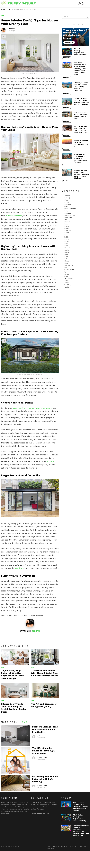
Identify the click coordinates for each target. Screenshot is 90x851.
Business (67, 204)
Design (5, 615)
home (33, 615)
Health (66, 232)
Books (66, 202)
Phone (66, 261)
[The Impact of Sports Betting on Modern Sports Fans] (67, 114)
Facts (66, 219)
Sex (65, 267)
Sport (66, 274)
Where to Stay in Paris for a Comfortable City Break (81, 143)
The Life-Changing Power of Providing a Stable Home (43, 751)
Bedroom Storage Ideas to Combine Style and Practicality (45, 729)
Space (66, 272)
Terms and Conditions (60, 846)
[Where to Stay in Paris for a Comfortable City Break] (67, 141)
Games (66, 226)
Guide (26, 615)
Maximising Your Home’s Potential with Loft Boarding (45, 779)
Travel (66, 283)
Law (66, 246)
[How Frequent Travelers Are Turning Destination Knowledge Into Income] (75, 37)
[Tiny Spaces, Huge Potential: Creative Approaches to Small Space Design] (15, 657)
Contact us (50, 848)
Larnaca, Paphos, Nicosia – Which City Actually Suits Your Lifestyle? (81, 86)
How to (67, 241)
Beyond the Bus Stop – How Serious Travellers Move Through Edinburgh (81, 174)
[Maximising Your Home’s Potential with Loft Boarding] (15, 783)
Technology (68, 278)
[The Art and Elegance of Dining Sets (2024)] (45, 690)
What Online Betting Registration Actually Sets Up (81, 52)
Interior (41, 615)
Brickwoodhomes (14, 216)
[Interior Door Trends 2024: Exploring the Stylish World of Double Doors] (15, 690)
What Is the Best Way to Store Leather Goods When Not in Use (81, 129)
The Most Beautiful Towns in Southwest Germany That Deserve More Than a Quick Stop (80, 69)
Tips (66, 280)
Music (66, 254)
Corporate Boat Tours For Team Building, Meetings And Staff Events (81, 101)
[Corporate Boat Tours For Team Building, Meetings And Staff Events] (67, 101)
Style (66, 276)
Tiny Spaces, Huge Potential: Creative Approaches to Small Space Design (12, 674)
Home (3, 667)
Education (68, 213)
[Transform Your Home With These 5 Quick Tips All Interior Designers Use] (45, 657)
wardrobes (20, 568)
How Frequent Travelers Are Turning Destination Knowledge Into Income (81, 806)
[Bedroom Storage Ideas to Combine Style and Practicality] (15, 735)
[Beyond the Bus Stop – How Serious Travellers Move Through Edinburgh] (67, 172)
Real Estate (68, 265)
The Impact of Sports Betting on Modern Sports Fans (81, 115)
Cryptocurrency (70, 209)
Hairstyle (67, 230)
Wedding (67, 285)
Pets (66, 259)
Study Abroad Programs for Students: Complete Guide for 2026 (80, 158)
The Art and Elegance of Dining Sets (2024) (44, 705)
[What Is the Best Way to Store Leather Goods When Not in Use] (67, 128)
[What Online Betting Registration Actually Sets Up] (67, 51)
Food (66, 224)
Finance (67, 222)
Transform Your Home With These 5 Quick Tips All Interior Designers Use (44, 673)
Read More (66, 57)
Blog (66, 200)
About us (73, 846)
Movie (66, 250)
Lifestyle (67, 248)
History (67, 235)
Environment (69, 217)
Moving (67, 252)
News (66, 256)
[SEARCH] (83, 4)
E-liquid (67, 211)
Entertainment (69, 215)
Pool (66, 263)
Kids (66, 243)
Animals (67, 195)
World (66, 287)
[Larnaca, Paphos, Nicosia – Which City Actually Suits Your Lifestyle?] (67, 85)
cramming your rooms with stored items (32, 408)
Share (4, 36)
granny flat (16, 615)
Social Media (69, 270)
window (50, 461)
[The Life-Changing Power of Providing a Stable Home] (15, 760)
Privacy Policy (83, 846)
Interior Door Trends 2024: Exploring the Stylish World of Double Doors (14, 708)
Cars (66, 206)
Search (87, 17)
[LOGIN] (79, 4)
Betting (67, 198)
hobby (66, 237)
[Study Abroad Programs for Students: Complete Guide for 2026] (67, 156)
